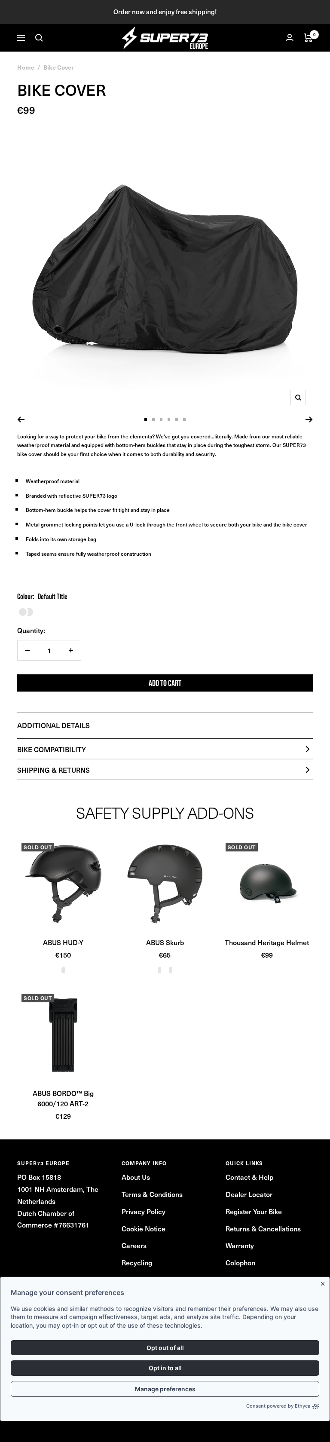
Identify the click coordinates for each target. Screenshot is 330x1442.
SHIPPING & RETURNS (53, 770)
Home (25, 67)
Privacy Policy (143, 1211)
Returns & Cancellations (263, 1228)
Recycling (137, 1262)
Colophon (240, 1262)
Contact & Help (249, 1177)
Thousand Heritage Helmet (267, 942)
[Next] (309, 419)
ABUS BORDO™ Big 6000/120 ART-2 (63, 1098)
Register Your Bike (254, 1211)
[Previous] (20, 419)
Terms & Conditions (152, 1194)
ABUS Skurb (165, 942)
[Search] (39, 38)
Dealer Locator (249, 1194)
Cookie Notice (143, 1228)
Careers (134, 1245)
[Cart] (308, 38)
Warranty (240, 1245)
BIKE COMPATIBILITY (51, 749)
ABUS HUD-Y (63, 942)
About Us (136, 1177)
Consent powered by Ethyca (278, 1406)
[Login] (289, 37)
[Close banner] (324, 1282)
